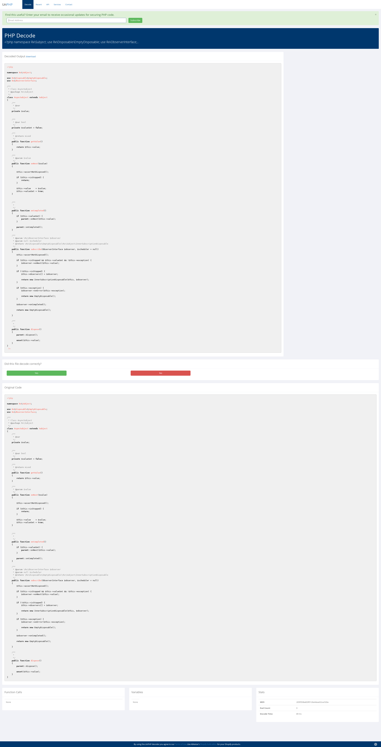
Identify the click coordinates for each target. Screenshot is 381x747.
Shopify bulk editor (208, 744)
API (47, 4)
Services (57, 4)
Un (7, 4)
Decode (28, 4)
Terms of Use (180, 744)
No (160, 373)
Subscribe (135, 20)
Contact (68, 4)
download (31, 56)
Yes (36, 373)
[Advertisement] (313, 73)
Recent (39, 4)
